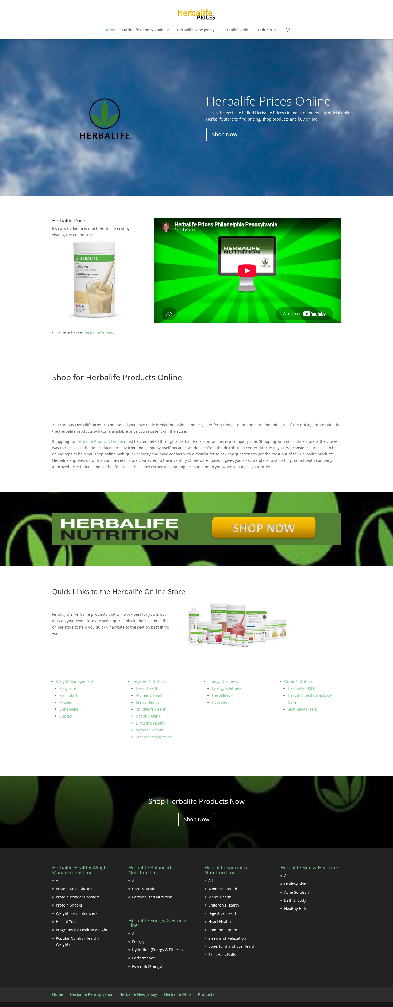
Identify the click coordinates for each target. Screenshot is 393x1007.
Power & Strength (147, 966)
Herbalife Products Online (99, 441)
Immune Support (223, 929)
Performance (143, 957)
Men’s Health (147, 702)
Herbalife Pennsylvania (143, 30)
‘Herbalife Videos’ (98, 332)
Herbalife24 (222, 695)
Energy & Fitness (223, 681)
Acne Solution (296, 892)
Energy (138, 941)
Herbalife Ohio (235, 30)
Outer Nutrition (298, 681)
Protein (66, 702)
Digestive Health (150, 723)
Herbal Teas (66, 921)
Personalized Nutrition (152, 897)
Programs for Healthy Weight (81, 929)
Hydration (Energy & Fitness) (157, 949)
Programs (68, 688)
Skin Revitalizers (302, 709)
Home (109, 30)
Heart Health (147, 688)
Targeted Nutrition (148, 681)
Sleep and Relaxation (227, 938)
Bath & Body (295, 900)
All (58, 880)
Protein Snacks (69, 905)
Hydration (221, 702)
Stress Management (154, 736)
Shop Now (224, 134)
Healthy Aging (148, 716)
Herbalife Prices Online (268, 100)
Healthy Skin (295, 883)
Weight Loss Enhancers (76, 913)
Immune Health (150, 730)
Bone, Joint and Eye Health (231, 946)
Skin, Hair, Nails (222, 954)
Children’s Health (151, 709)
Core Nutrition (145, 888)
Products (263, 30)
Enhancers (69, 709)
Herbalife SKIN (301, 688)
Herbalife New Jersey (196, 30)
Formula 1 (69, 695)
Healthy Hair (295, 908)
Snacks (66, 716)
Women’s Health (150, 695)
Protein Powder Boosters (78, 897)
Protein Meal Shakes (74, 888)
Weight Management (74, 681)
